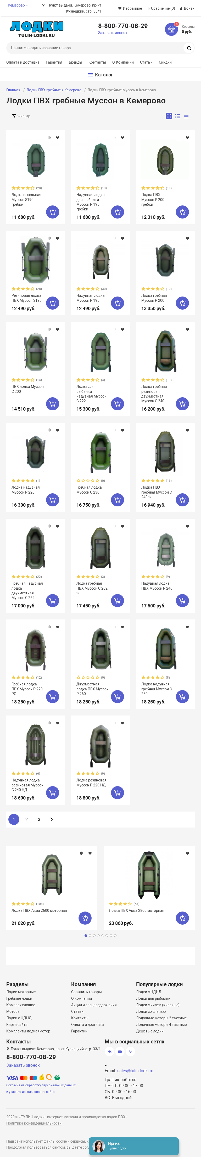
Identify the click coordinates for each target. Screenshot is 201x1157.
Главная (13, 90)
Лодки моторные (21, 992)
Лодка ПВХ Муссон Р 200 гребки (152, 199)
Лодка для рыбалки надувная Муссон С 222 (91, 393)
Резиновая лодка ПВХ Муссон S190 (27, 297)
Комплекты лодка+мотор (28, 1031)
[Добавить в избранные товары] (57, 137)
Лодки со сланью (151, 1011)
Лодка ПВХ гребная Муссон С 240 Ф (156, 492)
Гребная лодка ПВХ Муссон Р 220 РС (27, 689)
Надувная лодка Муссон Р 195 (90, 297)
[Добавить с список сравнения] (49, 137)
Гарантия (54, 62)
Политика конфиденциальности (34, 1123)
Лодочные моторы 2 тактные (161, 1018)
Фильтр (24, 116)
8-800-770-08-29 (123, 25)
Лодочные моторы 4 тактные (161, 1024)
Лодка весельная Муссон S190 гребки (26, 199)
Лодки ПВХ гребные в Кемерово (53, 90)
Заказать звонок (112, 33)
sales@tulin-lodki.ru (135, 1070)
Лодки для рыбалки (153, 998)
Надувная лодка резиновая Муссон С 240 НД (27, 785)
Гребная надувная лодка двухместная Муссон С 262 (27, 590)
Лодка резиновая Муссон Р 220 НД (91, 782)
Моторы (13, 1011)
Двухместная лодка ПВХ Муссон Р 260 (92, 689)
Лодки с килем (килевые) (158, 1005)
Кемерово (16, 5)
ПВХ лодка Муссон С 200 (28, 388)
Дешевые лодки (150, 1031)
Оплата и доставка (23, 62)
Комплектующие (20, 1005)
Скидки (165, 62)
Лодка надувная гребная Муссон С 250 (156, 689)
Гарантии (79, 1031)
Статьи (146, 62)
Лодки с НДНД (19, 1018)
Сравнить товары (86, 992)
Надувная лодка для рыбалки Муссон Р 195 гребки (90, 202)
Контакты (97, 62)
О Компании (122, 62)
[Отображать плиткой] (169, 116)
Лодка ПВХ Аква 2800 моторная (136, 910)
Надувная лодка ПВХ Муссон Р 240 (156, 585)
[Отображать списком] (177, 116)
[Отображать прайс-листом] (186, 116)
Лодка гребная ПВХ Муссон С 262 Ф (92, 588)
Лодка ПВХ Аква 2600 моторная (39, 910)
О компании (81, 998)
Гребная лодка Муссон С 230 (89, 489)
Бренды (75, 62)
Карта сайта (16, 1024)
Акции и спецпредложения (94, 1005)
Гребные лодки (19, 998)
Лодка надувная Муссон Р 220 (26, 489)
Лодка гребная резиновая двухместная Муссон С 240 (154, 393)
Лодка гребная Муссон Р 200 (154, 297)
